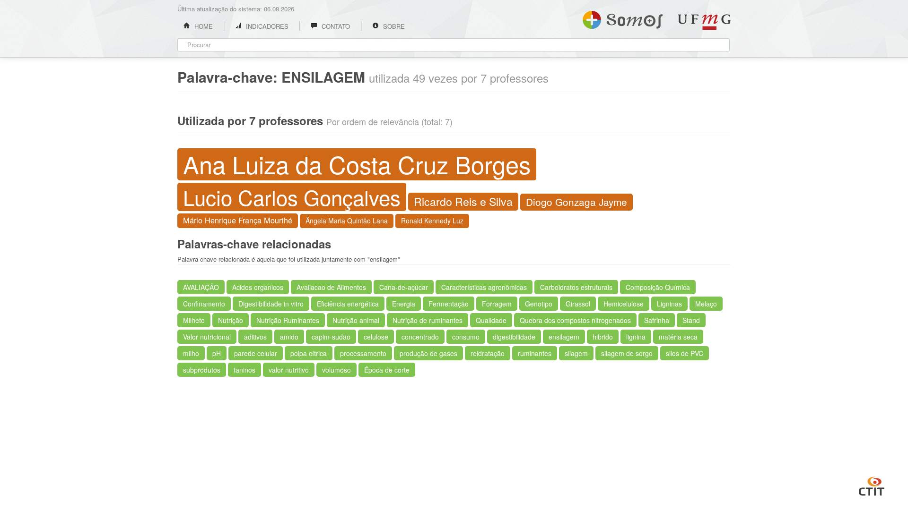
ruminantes (534, 353)
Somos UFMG (623, 18)
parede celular (255, 353)
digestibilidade (514, 336)
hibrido (603, 336)
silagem (576, 353)
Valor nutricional (207, 336)
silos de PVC (684, 353)
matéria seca (678, 336)
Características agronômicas (484, 287)
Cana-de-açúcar (403, 287)
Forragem (497, 303)
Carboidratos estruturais (576, 287)
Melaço (706, 303)
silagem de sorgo (627, 353)
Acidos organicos (257, 287)
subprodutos (201, 369)
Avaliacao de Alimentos (331, 287)
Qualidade (491, 320)
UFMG (704, 22)
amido (289, 336)
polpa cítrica (308, 353)
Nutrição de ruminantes (428, 320)
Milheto (194, 320)
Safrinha (656, 320)
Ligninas (669, 303)
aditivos (255, 336)
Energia (403, 303)
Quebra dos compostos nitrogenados (575, 320)
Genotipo (538, 303)
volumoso (336, 369)
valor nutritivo (289, 369)
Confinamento (204, 303)
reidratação (488, 353)
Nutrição (230, 320)
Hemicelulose (623, 303)
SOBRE (393, 26)
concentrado (420, 336)
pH (216, 353)
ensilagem (564, 336)
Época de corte (387, 369)
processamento (363, 353)
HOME (202, 26)
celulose (376, 336)
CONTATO (335, 26)
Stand (691, 320)
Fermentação (448, 303)
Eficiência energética (348, 303)
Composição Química (658, 287)
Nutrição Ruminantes (287, 320)
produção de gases (428, 353)
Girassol (578, 303)
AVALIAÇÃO (201, 287)
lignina (636, 336)
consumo (466, 336)
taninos (244, 369)
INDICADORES (266, 26)
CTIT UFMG (871, 485)
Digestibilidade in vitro (271, 303)
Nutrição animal (355, 320)
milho (191, 353)
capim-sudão (331, 336)
